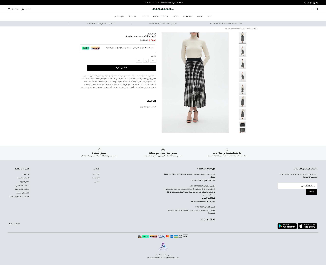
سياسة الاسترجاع (22, 186)
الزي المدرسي (119, 16)
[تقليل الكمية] (153, 60)
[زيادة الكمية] (139, 60)
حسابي (96, 182)
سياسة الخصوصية (22, 189)
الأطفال (175, 16)
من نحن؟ (26, 174)
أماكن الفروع (24, 182)
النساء (199, 16)
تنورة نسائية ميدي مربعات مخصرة (235, 28)
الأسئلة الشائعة (23, 178)
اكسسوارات (187, 16)
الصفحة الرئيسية (252, 28)
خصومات (144, 16)
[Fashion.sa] (163, 9)
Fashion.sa (12, 224)
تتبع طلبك (95, 174)
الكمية (153, 56)
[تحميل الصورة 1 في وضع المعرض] (195, 82)
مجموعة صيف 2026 (160, 16)
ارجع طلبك (95, 178)
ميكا (149, 34)
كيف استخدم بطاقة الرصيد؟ (19, 197)
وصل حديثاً (133, 16)
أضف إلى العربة (121, 68)
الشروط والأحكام (23, 193)
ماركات (209, 16)
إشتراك (311, 192)
